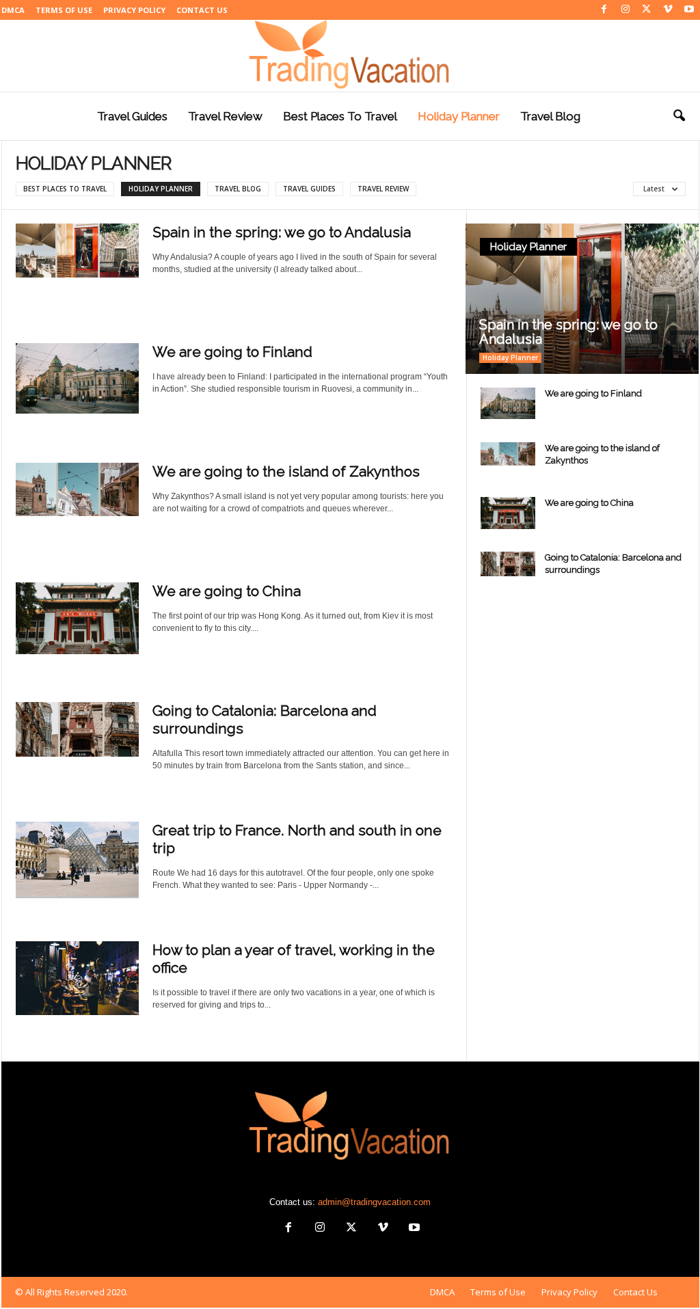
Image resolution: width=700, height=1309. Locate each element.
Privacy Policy (134, 10)
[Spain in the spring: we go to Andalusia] (77, 251)
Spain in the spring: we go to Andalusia (281, 232)
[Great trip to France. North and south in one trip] (77, 860)
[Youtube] (689, 10)
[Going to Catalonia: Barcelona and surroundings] (77, 729)
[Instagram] (625, 10)
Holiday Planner (459, 116)
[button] (679, 116)
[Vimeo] (668, 10)
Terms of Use (64, 10)
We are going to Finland (232, 351)
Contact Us (202, 10)
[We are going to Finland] (77, 378)
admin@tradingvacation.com (374, 1202)
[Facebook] (604, 10)
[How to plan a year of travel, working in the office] (77, 978)
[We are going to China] (77, 618)
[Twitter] (646, 10)
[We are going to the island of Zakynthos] (77, 489)
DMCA (13, 10)
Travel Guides (132, 116)
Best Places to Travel (340, 116)
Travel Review (225, 116)
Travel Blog (550, 116)
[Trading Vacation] (350, 56)
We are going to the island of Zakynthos (286, 471)
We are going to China (226, 590)
